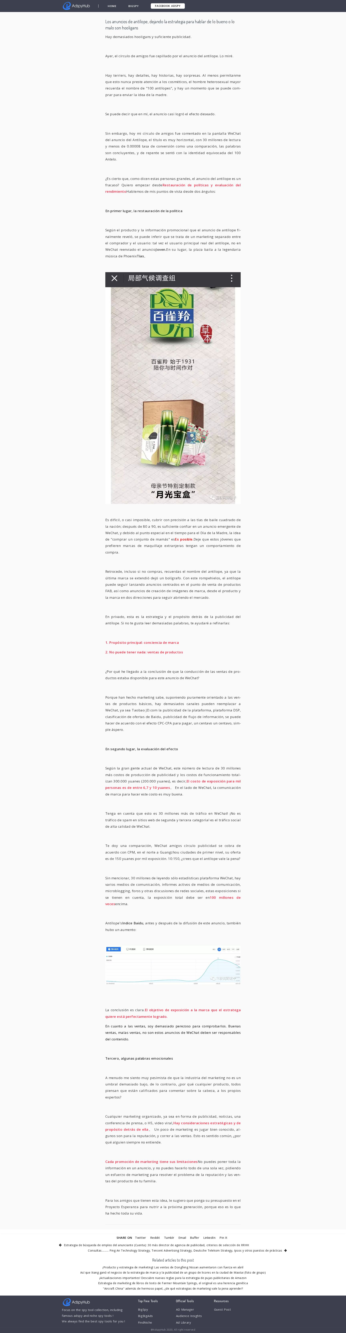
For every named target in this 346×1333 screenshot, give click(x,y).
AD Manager (185, 1309)
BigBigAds (145, 1316)
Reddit (155, 1238)
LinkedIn (209, 1238)
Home (112, 6)
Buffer (194, 1238)
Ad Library (183, 1322)
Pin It (223, 1238)
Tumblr (169, 1238)
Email (182, 1238)
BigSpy (133, 6)
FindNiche (145, 1322)
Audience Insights (189, 1316)
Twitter (140, 1238)
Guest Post (222, 1309)
